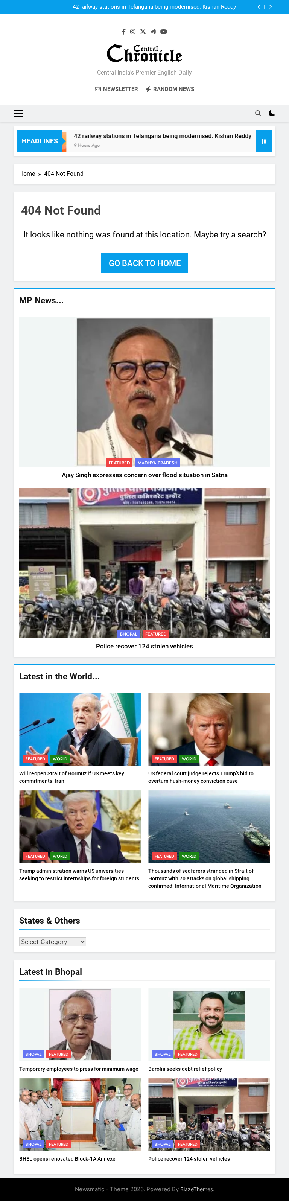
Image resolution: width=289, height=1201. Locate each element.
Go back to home (145, 263)
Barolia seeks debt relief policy (185, 1069)
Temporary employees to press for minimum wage (78, 1069)
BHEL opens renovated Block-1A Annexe (67, 1159)
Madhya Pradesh (158, 463)
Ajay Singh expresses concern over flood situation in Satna (145, 475)
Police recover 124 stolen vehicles (144, 646)
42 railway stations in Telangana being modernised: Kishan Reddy (154, 7)
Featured (119, 463)
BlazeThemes (196, 1189)
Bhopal (128, 634)
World (60, 759)
